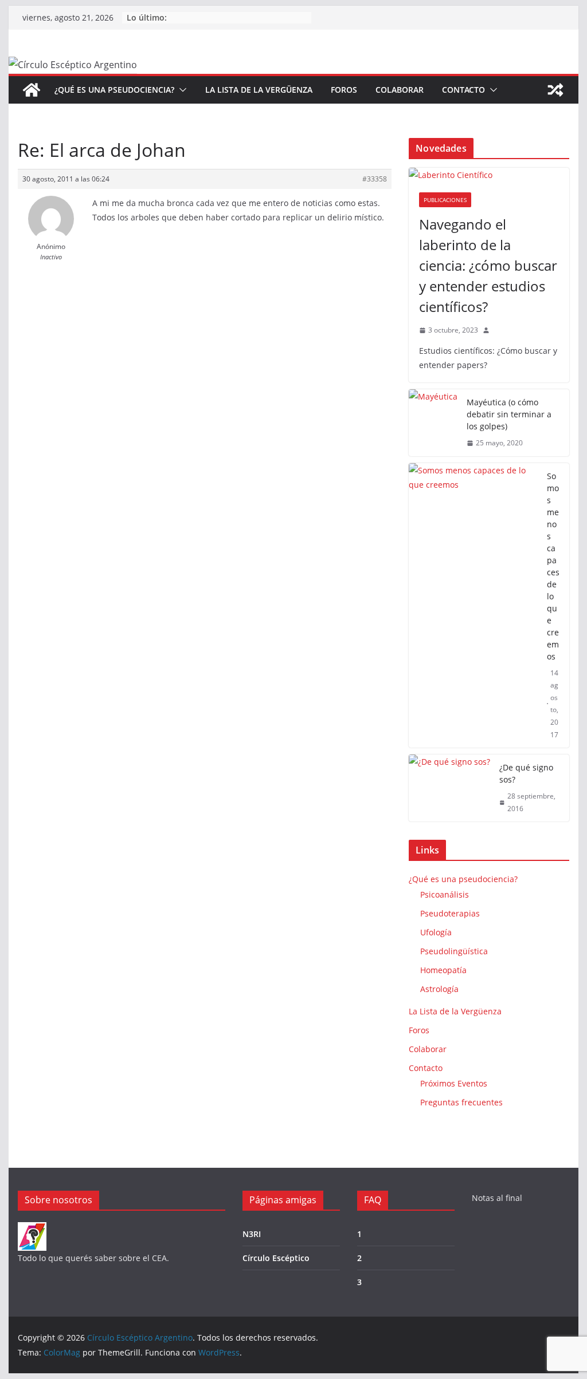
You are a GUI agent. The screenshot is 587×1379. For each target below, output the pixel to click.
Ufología (436, 932)
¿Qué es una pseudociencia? (114, 89)
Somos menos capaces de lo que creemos (553, 566)
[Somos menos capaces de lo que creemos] (473, 605)
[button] (180, 90)
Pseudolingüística (454, 951)
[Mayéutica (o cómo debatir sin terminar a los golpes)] (433, 422)
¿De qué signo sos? (526, 773)
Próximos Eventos (453, 1083)
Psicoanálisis (444, 894)
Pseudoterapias (450, 913)
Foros (344, 89)
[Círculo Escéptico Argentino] (31, 90)
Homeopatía (443, 970)
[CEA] (32, 1229)
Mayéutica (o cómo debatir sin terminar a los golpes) (509, 414)
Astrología (439, 988)
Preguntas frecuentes (461, 1102)
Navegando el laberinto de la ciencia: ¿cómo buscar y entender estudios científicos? (488, 265)
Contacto (463, 89)
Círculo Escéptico (276, 1257)
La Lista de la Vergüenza (258, 89)
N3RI (251, 1233)
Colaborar (399, 89)
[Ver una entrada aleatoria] (555, 90)
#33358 (374, 179)
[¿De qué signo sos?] (449, 787)
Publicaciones (445, 200)
